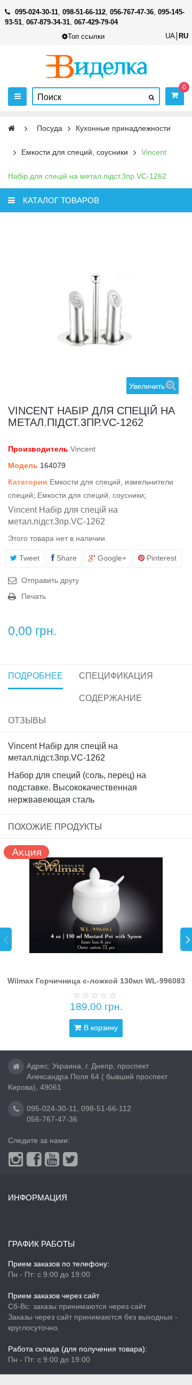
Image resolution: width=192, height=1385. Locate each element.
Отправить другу (50, 580)
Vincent (82, 449)
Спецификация (116, 675)
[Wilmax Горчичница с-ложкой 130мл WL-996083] (96, 905)
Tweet (28, 558)
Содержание (110, 698)
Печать (33, 596)
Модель (23, 465)
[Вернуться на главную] (11, 128)
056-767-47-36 (52, 1119)
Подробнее (35, 675)
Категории (27, 482)
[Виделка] (96, 66)
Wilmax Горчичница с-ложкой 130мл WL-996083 (96, 981)
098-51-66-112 (106, 1108)
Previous (6, 939)
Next (186, 939)
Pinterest (161, 558)
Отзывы (27, 720)
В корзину (101, 1027)
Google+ (110, 558)
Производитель (38, 449)
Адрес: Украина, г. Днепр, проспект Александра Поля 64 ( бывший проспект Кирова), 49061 (87, 1076)
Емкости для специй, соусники (90, 495)
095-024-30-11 (52, 1108)
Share (65, 558)
